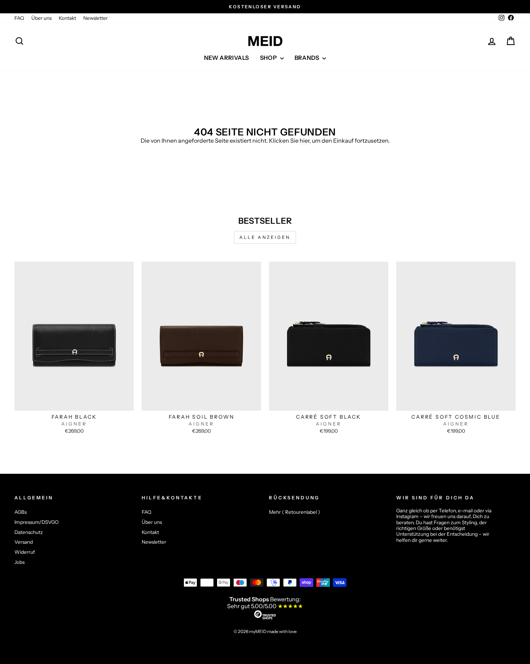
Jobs (19, 562)
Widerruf (24, 552)
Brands (308, 57)
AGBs (20, 512)
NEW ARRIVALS (226, 57)
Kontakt (67, 18)
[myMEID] (265, 41)
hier (304, 140)
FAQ (19, 18)
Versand (23, 542)
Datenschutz (28, 532)
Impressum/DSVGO (36, 522)
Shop (269, 57)
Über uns (41, 18)
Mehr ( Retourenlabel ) (294, 512)
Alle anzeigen (265, 237)
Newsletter (95, 18)
